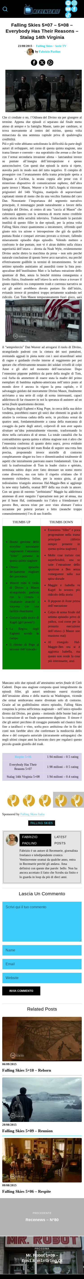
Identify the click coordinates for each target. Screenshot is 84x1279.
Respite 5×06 (23, 757)
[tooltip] (68, 3)
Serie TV (60, 46)
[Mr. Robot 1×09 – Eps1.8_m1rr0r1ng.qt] (42, 1255)
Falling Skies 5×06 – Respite (26, 1191)
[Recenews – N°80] (42, 1217)
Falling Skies (44, 46)
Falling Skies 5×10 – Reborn (26, 1070)
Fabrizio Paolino (49, 51)
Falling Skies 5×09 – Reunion (27, 1131)
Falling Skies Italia (32, 814)
